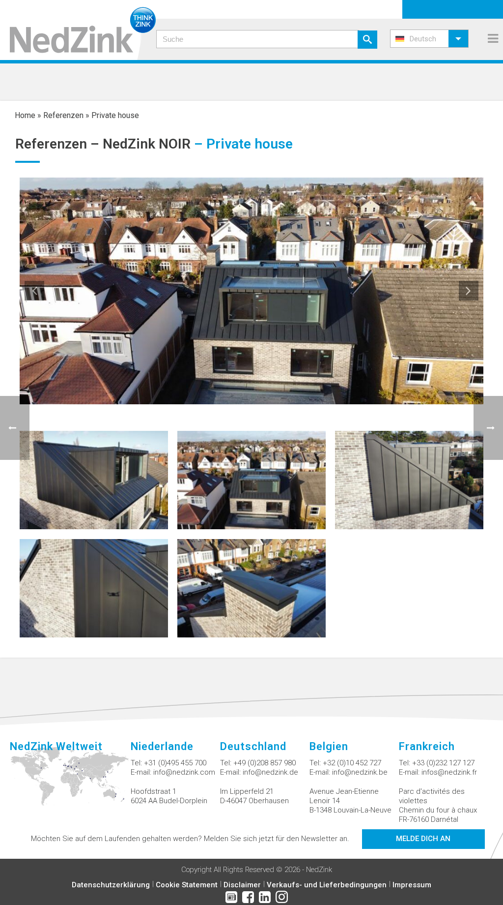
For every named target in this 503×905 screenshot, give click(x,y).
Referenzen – (59, 144)
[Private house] (94, 479)
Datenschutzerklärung (111, 885)
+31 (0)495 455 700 (175, 762)
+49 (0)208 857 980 (264, 762)
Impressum (411, 885)
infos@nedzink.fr (449, 772)
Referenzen (63, 115)
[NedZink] (78, 30)
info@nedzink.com (184, 772)
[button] (429, 39)
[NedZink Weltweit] (70, 782)
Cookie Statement (187, 885)
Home (25, 115)
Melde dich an (423, 838)
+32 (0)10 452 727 (352, 762)
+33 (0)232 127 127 (443, 762)
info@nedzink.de (270, 772)
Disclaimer (242, 885)
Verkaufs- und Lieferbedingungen (327, 885)
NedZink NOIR (147, 144)
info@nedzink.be (360, 772)
